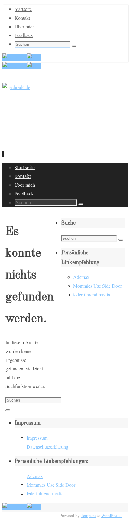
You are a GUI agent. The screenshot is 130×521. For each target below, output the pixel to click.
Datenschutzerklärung (47, 446)
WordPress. (111, 515)
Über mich (25, 26)
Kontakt (22, 18)
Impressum (37, 438)
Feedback (24, 35)
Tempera (88, 515)
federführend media (91, 294)
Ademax (81, 277)
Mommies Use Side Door (97, 285)
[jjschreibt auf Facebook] (14, 57)
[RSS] (34, 57)
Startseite (23, 9)
